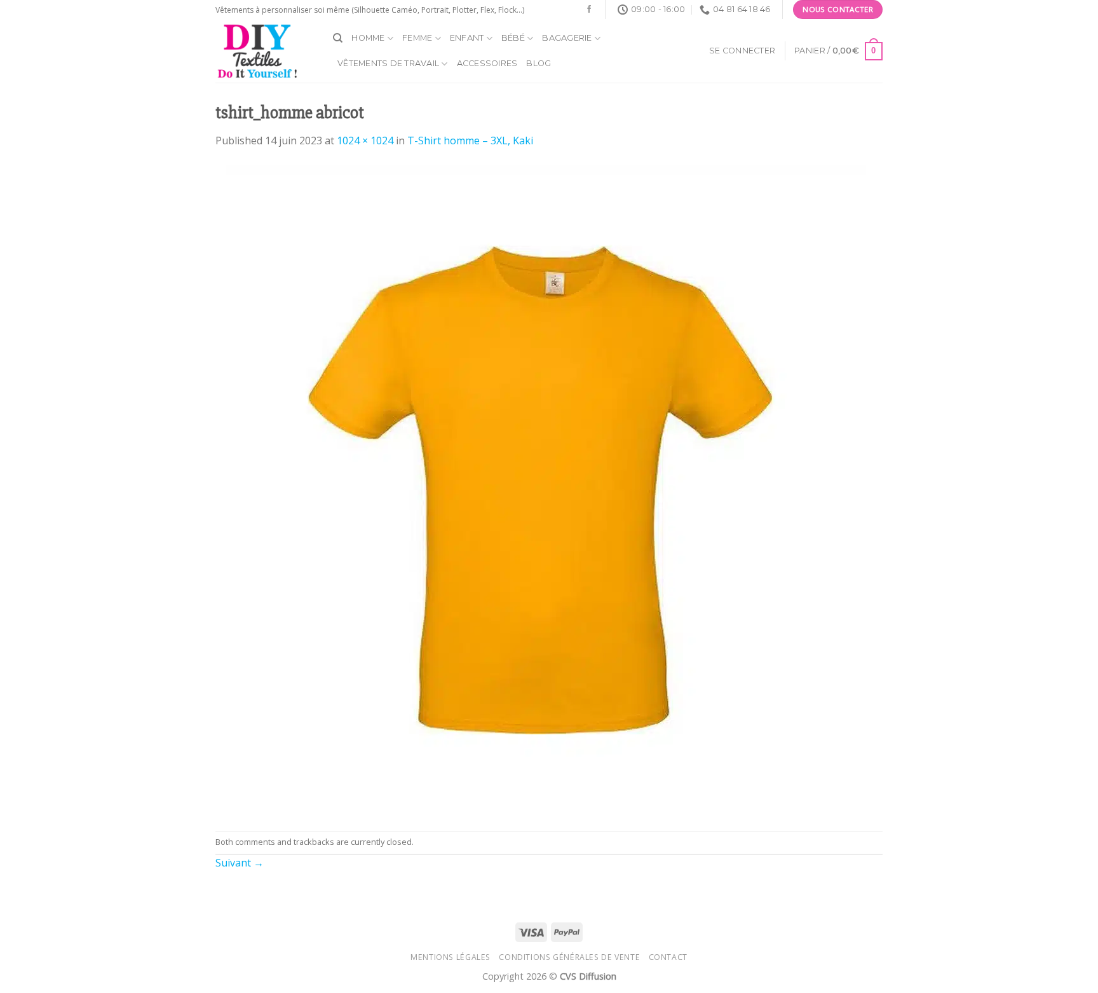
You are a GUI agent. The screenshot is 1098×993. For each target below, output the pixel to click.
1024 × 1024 (365, 140)
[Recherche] (337, 38)
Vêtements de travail (388, 63)
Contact (668, 957)
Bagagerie (567, 38)
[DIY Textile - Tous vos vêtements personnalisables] (264, 51)
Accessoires (487, 63)
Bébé (513, 38)
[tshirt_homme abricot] (540, 489)
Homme (367, 38)
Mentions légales (450, 957)
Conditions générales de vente (569, 957)
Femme (417, 38)
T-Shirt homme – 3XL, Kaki (470, 140)
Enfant (467, 38)
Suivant (239, 863)
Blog (538, 63)
